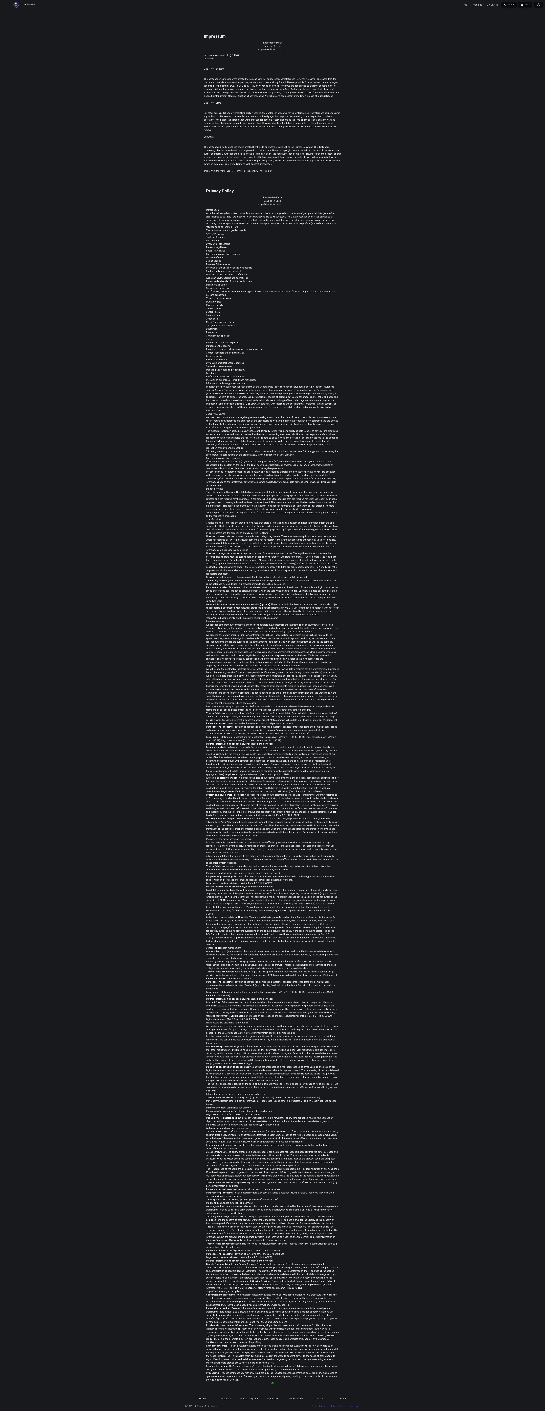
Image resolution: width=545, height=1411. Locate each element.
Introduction (212, 240)
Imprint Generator (228, 171)
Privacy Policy (338, 1406)
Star (527, 4)
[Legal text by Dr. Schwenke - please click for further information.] (272, 1383)
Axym (342, 1398)
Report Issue (296, 1398)
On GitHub (492, 4)
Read (464, 4)
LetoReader (28, 4)
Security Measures (215, 250)
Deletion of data (214, 257)
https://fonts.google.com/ (271, 1288)
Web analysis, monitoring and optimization (227, 278)
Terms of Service (319, 1406)
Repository (272, 1398)
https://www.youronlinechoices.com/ (259, 618)
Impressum (353, 1406)
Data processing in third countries (223, 254)
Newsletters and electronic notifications (227, 274)
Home (202, 1398)
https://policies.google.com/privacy (224, 1291)
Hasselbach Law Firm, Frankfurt (257, 171)
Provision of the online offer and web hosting (229, 267)
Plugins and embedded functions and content (229, 281)
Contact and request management (223, 271)
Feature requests (249, 1398)
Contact (319, 1398)
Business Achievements (218, 264)
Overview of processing (218, 244)
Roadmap (477, 4)
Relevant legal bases (216, 247)
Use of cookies (213, 261)
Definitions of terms (216, 284)
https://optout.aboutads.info (220, 618)
